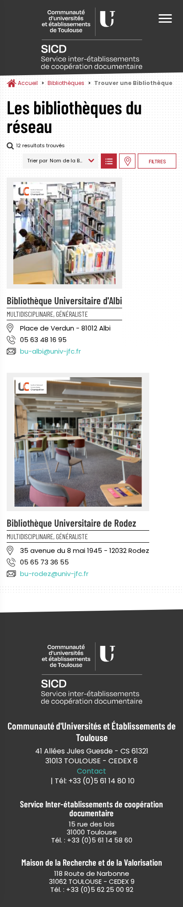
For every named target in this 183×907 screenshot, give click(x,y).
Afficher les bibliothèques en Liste (108, 161)
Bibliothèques (66, 83)
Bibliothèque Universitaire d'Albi (64, 300)
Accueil (28, 83)
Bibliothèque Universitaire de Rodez (71, 522)
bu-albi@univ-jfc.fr (50, 351)
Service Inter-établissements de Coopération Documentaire (91, 39)
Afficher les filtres (157, 161)
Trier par (37, 160)
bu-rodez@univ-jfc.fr (54, 573)
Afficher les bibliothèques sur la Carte (127, 161)
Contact (91, 771)
